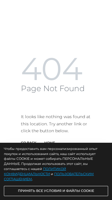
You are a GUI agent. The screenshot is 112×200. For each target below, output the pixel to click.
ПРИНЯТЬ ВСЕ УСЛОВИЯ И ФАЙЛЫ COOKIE (56, 191)
